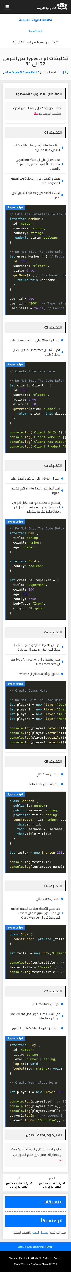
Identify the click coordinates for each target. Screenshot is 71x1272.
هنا (36, 113)
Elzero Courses (26, 1247)
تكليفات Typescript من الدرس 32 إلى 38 (19, 1185)
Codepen (47, 1258)
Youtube (13, 1258)
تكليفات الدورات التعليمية (35, 20)
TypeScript (35, 31)
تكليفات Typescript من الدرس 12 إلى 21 (52, 1185)
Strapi (50, 1247)
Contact (58, 1258)
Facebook (24, 1258)
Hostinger (40, 1247)
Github (34, 1258)
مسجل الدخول (39, 1232)
